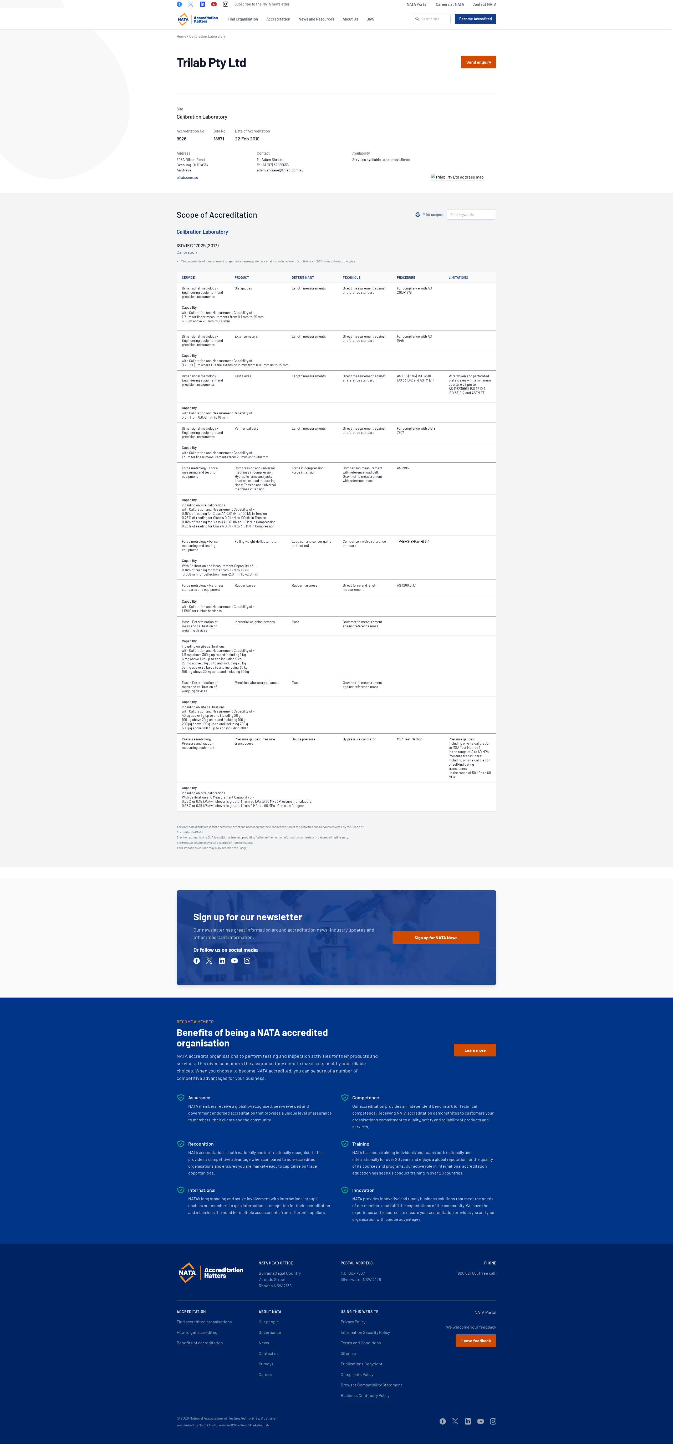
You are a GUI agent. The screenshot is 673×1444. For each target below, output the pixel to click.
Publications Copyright (362, 1363)
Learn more (475, 1050)
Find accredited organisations (204, 1321)
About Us (350, 19)
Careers (266, 1374)
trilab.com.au (187, 177)
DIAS (370, 19)
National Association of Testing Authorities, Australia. (233, 1418)
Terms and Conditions (361, 1342)
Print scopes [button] (432, 214)
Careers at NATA (450, 4)
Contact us (269, 1353)
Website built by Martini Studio (197, 1425)
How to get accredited (197, 1332)
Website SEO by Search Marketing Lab (244, 1425)
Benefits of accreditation (200, 1342)
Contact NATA (484, 4)
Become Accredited (475, 19)
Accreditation (278, 19)
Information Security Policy (365, 1332)
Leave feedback (476, 1340)
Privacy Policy (353, 1321)
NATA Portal (417, 4)
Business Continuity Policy (365, 1395)
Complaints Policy (357, 1374)
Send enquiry (478, 61)
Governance (270, 1332)
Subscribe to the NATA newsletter (261, 4)
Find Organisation (243, 19)
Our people (269, 1321)
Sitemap (348, 1353)
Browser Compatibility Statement (371, 1384)
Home (181, 36)
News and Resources (316, 19)
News (264, 1342)
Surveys (266, 1363)
